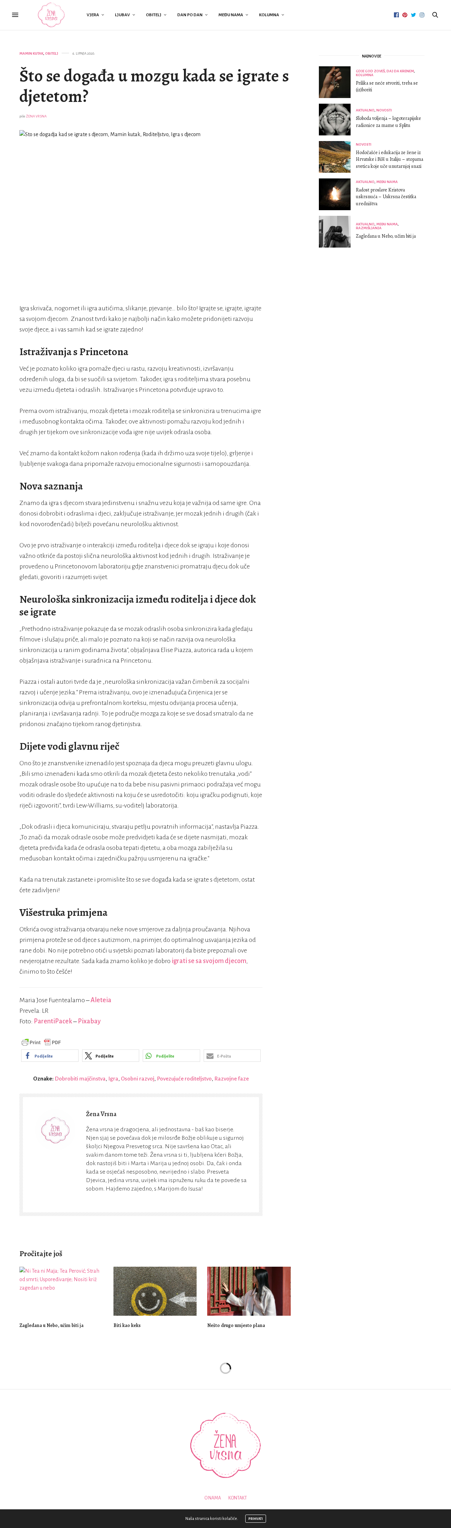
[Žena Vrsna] (51, 15)
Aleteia (101, 1000)
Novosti (384, 110)
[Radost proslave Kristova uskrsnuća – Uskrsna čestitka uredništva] (337, 194)
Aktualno (365, 110)
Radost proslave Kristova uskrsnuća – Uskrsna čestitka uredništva (386, 197)
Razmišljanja (369, 228)
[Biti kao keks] (155, 1291)
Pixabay (89, 1021)
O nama (212, 1498)
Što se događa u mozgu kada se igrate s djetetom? (154, 86)
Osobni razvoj (137, 1079)
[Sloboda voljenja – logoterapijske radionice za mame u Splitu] (337, 119)
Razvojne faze (231, 1079)
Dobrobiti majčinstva (80, 1079)
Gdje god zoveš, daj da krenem (385, 71)
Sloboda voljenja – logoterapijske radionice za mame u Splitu (388, 122)
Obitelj (153, 15)
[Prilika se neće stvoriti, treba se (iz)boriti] (337, 82)
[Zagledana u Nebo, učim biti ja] (61, 1291)
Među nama (230, 15)
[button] (50, 1055)
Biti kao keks (127, 1325)
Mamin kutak (31, 53)
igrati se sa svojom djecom (209, 960)
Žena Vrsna (36, 116)
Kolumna (269, 15)
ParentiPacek (53, 1021)
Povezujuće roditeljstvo (184, 1079)
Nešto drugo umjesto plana (236, 1325)
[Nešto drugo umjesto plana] (249, 1291)
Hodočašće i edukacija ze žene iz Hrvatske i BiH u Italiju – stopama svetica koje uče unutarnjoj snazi (389, 159)
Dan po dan (190, 15)
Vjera (93, 15)
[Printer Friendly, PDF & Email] (41, 1042)
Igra (113, 1079)
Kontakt (237, 1498)
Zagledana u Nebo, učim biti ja (51, 1325)
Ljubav (122, 15)
